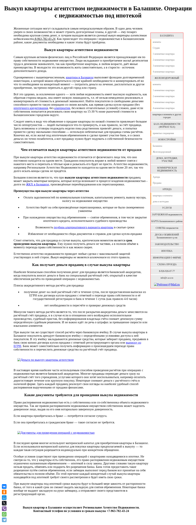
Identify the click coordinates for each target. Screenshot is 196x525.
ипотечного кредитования (31, 108)
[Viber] (4, 508)
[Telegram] (4, 520)
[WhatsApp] (4, 514)
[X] (4, 503)
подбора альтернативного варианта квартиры (83, 227)
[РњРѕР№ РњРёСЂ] (4, 497)
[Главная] (166, 28)
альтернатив (62, 108)
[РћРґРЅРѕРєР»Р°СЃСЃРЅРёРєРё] (4, 492)
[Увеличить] (46, 359)
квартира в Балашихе (80, 77)
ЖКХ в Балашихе (37, 184)
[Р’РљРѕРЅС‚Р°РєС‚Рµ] (4, 486)
